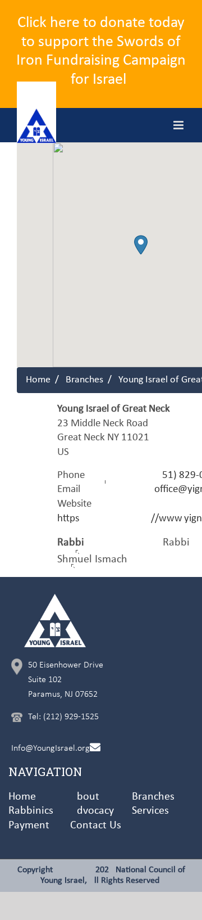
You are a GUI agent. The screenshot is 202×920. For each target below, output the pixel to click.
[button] (141, 245)
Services (150, 811)
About (84, 796)
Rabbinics (30, 811)
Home (38, 380)
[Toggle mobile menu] (179, 125)
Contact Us (95, 825)
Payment (28, 825)
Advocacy (92, 811)
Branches (84, 380)
